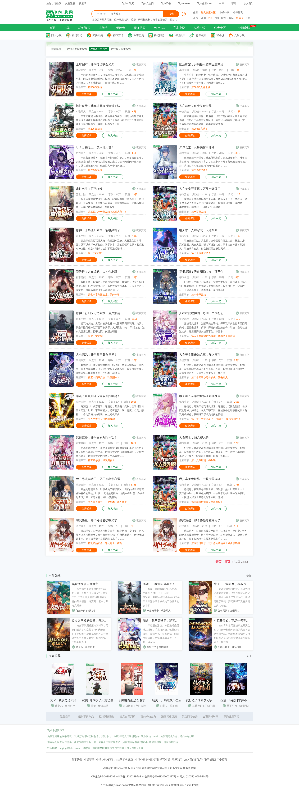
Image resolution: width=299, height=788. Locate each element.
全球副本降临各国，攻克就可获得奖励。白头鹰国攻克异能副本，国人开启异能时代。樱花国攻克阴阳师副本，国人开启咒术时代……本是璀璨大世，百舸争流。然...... (110, 78)
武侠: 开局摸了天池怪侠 (97, 700)
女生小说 (239, 35)
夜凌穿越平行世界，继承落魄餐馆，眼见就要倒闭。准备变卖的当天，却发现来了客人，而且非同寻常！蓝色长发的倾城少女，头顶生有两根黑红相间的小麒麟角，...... (213, 161)
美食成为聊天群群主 (85, 584)
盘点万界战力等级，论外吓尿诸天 (110, 19)
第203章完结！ (199, 128)
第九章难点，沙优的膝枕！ (102, 419)
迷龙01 (59, 705)
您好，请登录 (54, 3)
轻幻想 (91, 610)
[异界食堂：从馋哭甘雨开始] (165, 178)
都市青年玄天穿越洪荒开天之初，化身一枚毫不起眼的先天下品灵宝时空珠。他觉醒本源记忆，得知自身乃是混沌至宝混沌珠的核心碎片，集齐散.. (232, 634)
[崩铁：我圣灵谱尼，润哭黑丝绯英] (129, 649)
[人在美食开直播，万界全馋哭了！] (165, 220)
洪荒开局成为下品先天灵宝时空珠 (236, 620)
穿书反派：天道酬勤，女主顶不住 (201, 271)
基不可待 (232, 705)
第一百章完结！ (199, 211)
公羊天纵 (222, 610)
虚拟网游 (163, 647)
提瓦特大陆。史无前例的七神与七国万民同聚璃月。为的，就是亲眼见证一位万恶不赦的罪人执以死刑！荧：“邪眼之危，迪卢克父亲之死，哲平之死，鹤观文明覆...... (110, 327)
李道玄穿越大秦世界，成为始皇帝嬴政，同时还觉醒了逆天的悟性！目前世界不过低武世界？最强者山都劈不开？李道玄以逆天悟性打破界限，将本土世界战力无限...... (110, 120)
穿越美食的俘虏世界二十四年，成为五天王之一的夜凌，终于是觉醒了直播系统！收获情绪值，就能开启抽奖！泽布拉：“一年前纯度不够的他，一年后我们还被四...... (213, 203)
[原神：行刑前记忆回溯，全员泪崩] (61, 344)
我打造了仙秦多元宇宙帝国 (203, 700)
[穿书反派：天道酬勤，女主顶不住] (165, 302)
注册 (203, 18)
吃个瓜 (79, 647)
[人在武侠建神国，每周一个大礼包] (165, 344)
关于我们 (77, 759)
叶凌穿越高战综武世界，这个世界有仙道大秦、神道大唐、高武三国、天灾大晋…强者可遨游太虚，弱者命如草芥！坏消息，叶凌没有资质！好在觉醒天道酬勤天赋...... (213, 244)
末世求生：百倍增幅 (89, 188)
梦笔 (93, 705)
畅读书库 (139, 27)
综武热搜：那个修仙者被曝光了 (96, 520)
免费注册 (70, 3)
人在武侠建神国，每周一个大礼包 (201, 313)
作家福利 (238, 12)
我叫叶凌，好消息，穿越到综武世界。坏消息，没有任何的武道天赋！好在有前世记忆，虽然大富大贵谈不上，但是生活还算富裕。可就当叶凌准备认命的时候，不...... (110, 286)
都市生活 (81, 236)
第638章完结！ (96, 87)
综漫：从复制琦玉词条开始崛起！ (98, 396)
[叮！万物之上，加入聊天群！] (61, 178)
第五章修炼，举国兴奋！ (101, 460)
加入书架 (113, 94)
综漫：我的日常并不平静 (236, 700)
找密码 (82, 3)
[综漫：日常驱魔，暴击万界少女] (200, 613)
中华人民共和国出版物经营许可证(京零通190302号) (158, 784)
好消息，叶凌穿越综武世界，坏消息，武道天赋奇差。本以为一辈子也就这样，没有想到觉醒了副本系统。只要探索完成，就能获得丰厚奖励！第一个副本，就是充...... (110, 369)
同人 (231, 18)
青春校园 (201, 35)
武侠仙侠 (97, 35)
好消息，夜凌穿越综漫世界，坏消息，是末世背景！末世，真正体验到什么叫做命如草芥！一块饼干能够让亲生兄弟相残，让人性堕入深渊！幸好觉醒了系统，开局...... (213, 493)
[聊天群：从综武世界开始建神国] (165, 427)
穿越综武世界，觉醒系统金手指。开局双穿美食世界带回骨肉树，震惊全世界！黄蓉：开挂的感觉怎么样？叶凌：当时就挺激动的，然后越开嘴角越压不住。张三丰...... (213, 327)
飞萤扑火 (80, 610)
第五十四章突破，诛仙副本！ (104, 377)
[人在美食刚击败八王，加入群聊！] (165, 385)
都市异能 (184, 194)
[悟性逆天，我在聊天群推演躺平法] (61, 137)
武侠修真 (81, 360)
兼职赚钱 (244, 27)
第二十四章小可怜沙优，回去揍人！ (210, 377)
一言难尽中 (153, 610)
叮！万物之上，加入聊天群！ (95, 147)
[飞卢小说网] (61, 20)
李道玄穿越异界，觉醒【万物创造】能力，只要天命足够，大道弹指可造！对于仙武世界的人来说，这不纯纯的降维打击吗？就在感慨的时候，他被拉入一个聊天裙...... (110, 161)
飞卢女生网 (148, 3)
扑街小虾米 (224, 647)
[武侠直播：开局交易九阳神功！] (61, 468)
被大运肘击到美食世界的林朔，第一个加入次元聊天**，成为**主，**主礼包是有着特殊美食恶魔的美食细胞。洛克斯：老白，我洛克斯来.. (90, 597)
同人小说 (56, 35)
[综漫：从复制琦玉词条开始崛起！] (61, 427)
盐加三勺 (151, 647)
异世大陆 (184, 70)
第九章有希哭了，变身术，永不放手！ (108, 501)
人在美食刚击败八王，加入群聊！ (201, 354)
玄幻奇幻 (77, 35)
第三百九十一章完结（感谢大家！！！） (110, 211)
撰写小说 (165, 759)
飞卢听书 (166, 3)
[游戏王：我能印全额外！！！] (129, 613)
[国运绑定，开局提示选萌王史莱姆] (165, 95)
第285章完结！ (96, 170)
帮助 (233, 3)
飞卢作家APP (204, 3)
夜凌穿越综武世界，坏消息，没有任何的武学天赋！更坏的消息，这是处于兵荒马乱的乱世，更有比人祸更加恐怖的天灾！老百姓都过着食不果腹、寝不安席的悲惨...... (213, 120)
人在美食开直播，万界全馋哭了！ (201, 188)
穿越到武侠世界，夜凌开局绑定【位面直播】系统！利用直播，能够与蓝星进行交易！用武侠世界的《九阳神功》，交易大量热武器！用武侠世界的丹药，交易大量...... (110, 451)
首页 (52, 27)
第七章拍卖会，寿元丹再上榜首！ (106, 543)
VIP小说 (159, 27)
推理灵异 (180, 35)
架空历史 (90, 647)
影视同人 (81, 153)
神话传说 (237, 647)
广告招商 (222, 759)
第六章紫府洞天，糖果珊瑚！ (207, 501)
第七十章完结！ (96, 336)
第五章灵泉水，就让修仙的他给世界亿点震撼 (215, 543)
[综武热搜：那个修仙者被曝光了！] (165, 551)
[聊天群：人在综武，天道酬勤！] (165, 261)
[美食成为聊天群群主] (58, 613)
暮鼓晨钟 (197, 705)
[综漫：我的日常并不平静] (236, 694)
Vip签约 (118, 759)
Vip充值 (128, 759)
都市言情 (118, 35)
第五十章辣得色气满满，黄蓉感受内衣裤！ (214, 336)
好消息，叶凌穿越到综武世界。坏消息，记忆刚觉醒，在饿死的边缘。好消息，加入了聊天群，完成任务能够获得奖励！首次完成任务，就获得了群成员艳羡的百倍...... (213, 410)
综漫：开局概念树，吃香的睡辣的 (149, 19)
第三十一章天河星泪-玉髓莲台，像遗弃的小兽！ (217, 419)
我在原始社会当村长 (132, 700)
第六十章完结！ (199, 294)
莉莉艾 (164, 705)
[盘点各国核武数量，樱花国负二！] (58, 649)
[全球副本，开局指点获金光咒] (61, 95)
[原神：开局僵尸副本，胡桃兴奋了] (61, 261)
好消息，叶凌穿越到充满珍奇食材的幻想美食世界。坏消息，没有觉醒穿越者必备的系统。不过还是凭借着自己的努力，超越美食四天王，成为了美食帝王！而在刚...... (213, 369)
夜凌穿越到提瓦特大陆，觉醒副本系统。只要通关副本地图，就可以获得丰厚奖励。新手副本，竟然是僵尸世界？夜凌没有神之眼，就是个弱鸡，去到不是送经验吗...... (110, 244)
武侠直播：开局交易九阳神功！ (96, 437)
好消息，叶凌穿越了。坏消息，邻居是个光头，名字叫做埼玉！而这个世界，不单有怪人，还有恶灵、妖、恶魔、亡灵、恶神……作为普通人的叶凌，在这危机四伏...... (110, 410)
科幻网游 (159, 35)
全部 (248, 575)
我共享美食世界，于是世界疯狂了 (201, 479)
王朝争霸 (210, 705)
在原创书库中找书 (77, 49)
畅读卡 (239, 18)
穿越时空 (70, 705)
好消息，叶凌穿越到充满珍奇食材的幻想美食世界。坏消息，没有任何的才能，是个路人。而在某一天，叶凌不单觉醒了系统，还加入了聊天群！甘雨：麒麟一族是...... (213, 451)
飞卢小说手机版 (206, 759)
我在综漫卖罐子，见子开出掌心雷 (98, 479)
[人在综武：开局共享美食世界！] (61, 385)
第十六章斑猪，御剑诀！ (204, 460)
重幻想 (174, 705)
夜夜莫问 (141, 64)
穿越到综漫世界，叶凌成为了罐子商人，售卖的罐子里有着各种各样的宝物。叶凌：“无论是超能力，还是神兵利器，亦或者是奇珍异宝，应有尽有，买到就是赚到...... (110, 493)
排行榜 (103, 27)
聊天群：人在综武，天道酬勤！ (199, 230)
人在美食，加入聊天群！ (195, 437)
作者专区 (220, 27)
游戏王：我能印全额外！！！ (162, 584)
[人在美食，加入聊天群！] (165, 468)
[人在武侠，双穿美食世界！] (165, 137)
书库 (67, 27)
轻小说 (220, 35)
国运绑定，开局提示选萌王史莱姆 (201, 64)
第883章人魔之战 (200, 87)
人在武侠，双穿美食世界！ (197, 106)
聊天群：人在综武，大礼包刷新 (96, 271)
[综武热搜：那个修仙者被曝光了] (61, 551)
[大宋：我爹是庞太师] (63, 694)
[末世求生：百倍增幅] (61, 220)
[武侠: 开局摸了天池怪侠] (97, 694)
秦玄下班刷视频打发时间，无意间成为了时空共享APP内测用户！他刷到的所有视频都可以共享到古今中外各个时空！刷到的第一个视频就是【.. (90, 634)
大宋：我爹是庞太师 (63, 700)
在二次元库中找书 (121, 49)
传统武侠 (184, 111)
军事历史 (139, 35)
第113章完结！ (96, 253)
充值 (210, 18)
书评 (221, 3)
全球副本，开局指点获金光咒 (95, 64)
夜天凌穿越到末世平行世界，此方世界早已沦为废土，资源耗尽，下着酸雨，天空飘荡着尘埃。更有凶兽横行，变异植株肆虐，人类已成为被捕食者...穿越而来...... (110, 203)
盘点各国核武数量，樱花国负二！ (94, 620)
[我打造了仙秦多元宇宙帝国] (201, 694)
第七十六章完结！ (201, 253)
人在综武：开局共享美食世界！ (96, 354)
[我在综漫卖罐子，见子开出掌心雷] (61, 510)
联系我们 (177, 759)
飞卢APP (183, 3)
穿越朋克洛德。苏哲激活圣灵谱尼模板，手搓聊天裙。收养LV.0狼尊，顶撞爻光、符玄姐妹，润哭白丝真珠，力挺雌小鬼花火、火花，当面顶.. (161, 634)
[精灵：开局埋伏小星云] (166, 694)
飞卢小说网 (128, 3)
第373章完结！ (199, 170)
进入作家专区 (208, 12)
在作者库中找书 (98, 49)
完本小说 (179, 27)
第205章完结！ (96, 128)
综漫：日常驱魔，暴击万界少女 (234, 584)
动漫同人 (166, 610)
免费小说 (199, 27)
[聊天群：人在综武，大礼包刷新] (61, 302)
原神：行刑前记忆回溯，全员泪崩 (98, 313)
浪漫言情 (184, 360)
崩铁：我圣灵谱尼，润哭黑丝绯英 (165, 620)
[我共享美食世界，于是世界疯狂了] (165, 510)
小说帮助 (89, 759)
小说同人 (81, 111)
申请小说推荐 (104, 759)
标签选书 (84, 27)
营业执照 (193, 784)
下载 (247, 18)
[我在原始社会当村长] (132, 694)
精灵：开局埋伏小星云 (167, 700)
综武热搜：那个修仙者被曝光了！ (201, 520)
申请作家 (224, 12)
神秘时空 (81, 70)
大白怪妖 (128, 705)
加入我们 (248, 3)
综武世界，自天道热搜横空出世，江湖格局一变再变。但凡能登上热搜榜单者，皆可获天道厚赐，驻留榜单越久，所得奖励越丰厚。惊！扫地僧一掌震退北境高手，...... (110, 534)
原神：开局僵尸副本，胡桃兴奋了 (98, 230)
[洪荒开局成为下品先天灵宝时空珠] (200, 649)
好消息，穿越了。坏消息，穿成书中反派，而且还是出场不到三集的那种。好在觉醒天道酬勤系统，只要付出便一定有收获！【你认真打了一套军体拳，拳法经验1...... (213, 286)
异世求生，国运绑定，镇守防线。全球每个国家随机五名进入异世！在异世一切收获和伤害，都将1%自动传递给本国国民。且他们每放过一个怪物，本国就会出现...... (213, 78)
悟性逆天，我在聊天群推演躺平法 (98, 106)
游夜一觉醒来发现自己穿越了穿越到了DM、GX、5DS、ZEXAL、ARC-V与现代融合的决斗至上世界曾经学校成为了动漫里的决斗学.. (161, 597)
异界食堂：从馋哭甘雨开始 (197, 147)
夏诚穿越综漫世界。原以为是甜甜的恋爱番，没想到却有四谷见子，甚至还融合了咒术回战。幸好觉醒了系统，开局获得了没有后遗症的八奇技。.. (232, 597)
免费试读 (86, 94)
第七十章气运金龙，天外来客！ (105, 294)
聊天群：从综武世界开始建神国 (199, 396)
